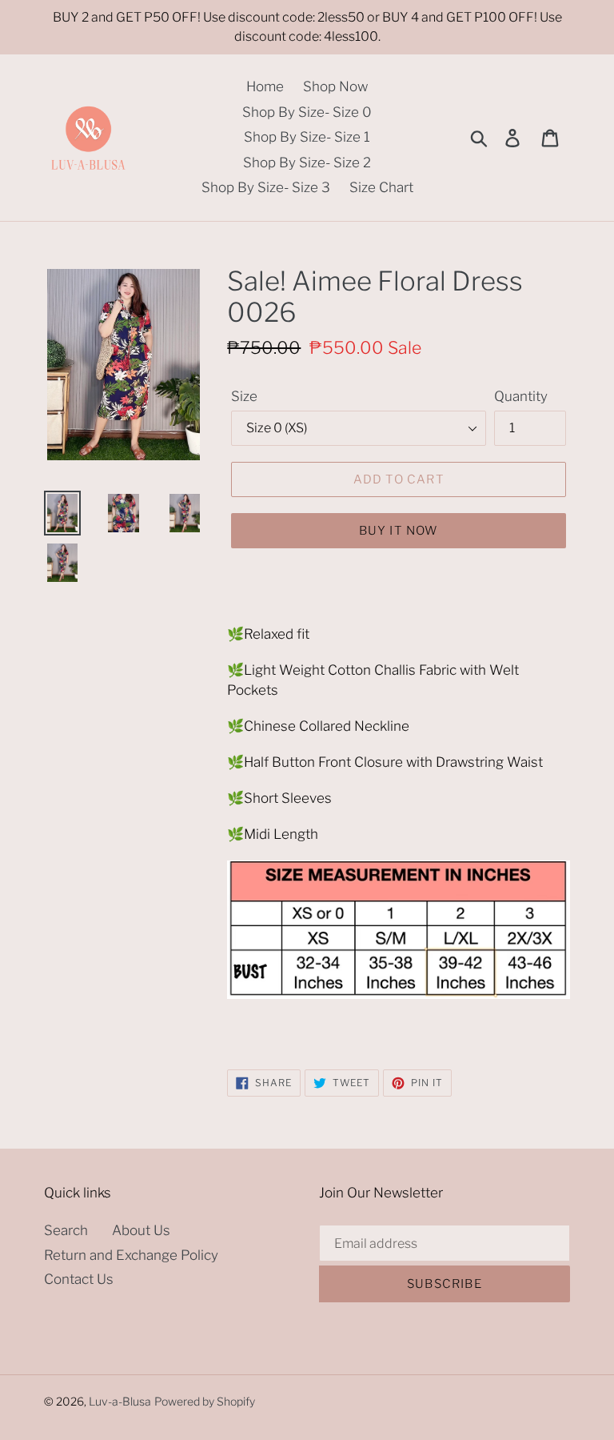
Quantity (521, 396)
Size (244, 396)
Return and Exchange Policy (131, 1255)
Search (66, 1230)
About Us (141, 1230)
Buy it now (399, 530)
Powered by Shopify (204, 1401)
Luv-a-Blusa (120, 1401)
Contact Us (79, 1279)
